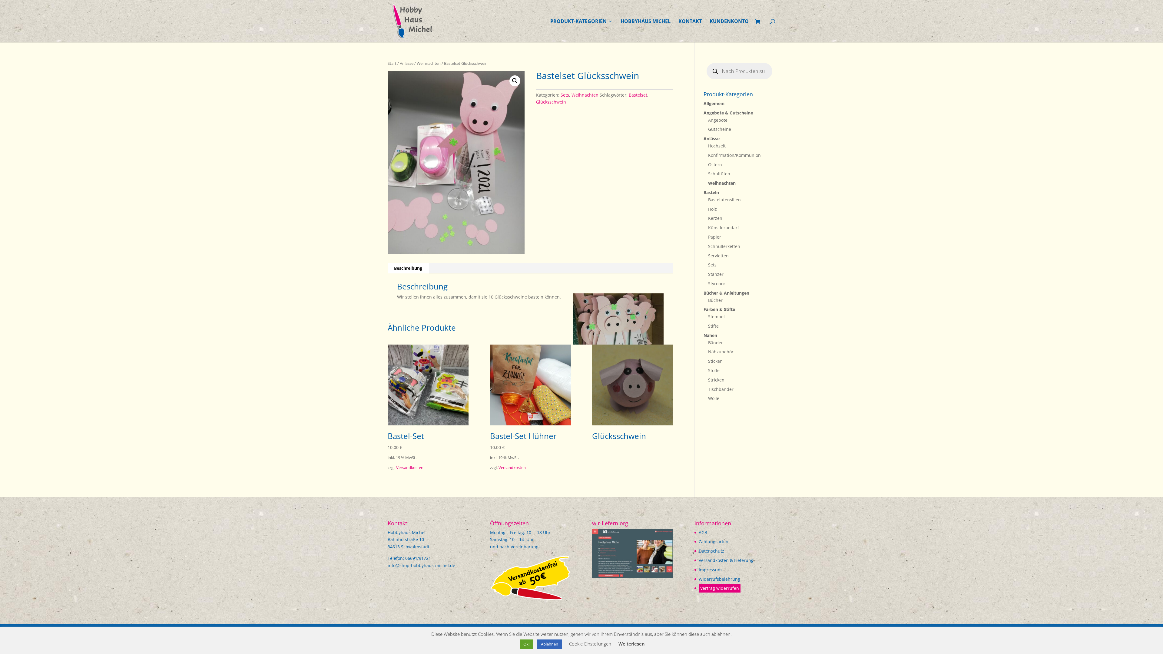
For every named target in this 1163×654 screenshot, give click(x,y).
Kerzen (715, 218)
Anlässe (406, 63)
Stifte (713, 326)
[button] (514, 80)
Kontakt (690, 22)
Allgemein (714, 103)
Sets (565, 95)
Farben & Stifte (719, 309)
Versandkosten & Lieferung (726, 560)
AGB (703, 532)
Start (392, 63)
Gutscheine (719, 129)
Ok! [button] (526, 644)
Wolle (713, 398)
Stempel (716, 316)
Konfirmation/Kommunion (734, 155)
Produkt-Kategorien (578, 22)
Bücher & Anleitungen (726, 293)
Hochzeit (717, 146)
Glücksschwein (551, 102)
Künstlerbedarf (723, 227)
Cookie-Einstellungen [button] (590, 644)
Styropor (716, 283)
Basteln (711, 192)
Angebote (717, 120)
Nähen (710, 335)
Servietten (718, 256)
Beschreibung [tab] (408, 268)
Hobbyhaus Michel (646, 22)
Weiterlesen (631, 644)
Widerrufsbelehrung (719, 579)
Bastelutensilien (724, 200)
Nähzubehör (721, 352)
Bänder (715, 342)
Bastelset (638, 95)
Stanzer (716, 274)
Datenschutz (711, 551)
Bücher (715, 300)
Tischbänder (721, 389)
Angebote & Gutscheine (728, 113)
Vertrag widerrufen (719, 588)
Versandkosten (409, 467)
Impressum (710, 570)
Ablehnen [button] (549, 644)
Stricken (716, 380)
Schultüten (719, 174)
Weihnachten (429, 63)
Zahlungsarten (713, 541)
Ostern (715, 164)
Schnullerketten (724, 246)
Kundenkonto (729, 22)
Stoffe (714, 370)
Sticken (715, 361)
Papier (714, 237)
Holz (712, 209)
